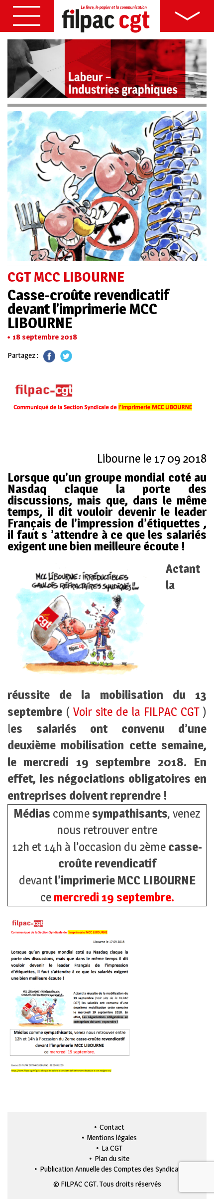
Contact (112, 1127)
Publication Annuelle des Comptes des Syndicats (112, 1169)
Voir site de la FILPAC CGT (134, 711)
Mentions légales (112, 1137)
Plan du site (112, 1158)
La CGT (112, 1148)
